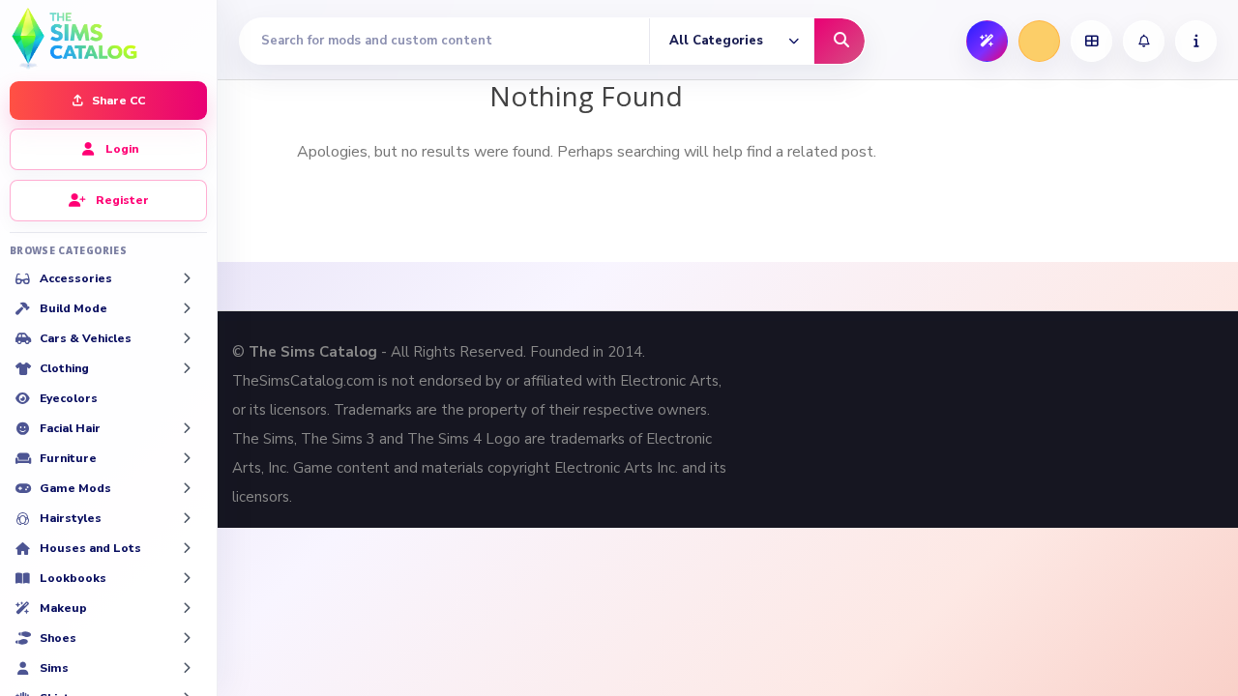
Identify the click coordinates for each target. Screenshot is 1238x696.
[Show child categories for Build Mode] (186, 308)
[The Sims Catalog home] (108, 36)
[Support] (1196, 41)
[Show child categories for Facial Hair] (186, 428)
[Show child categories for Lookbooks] (186, 578)
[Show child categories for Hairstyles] (186, 518)
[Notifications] (1143, 41)
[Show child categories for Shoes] (186, 638)
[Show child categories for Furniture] (186, 458)
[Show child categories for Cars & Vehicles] (186, 338)
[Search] (839, 41)
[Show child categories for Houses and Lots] (186, 548)
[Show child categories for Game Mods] (186, 488)
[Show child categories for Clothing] (186, 368)
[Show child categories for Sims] (186, 668)
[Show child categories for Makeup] (186, 608)
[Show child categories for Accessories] (186, 278)
